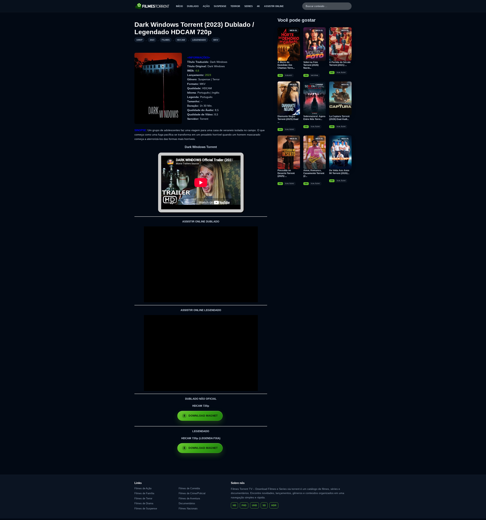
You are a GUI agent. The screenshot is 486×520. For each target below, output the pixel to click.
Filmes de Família (144, 493)
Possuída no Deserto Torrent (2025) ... (286, 173)
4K (258, 6)
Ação (206, 6)
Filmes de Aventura (189, 498)
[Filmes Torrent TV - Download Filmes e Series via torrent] (152, 6)
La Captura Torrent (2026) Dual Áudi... (339, 118)
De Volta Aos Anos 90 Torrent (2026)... (339, 172)
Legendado (199, 40)
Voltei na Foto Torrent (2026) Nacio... (311, 65)
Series (248, 6)
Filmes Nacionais (188, 508)
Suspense (220, 6)
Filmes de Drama (143, 503)
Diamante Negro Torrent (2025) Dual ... (288, 119)
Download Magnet (203, 415)
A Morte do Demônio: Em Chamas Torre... (286, 65)
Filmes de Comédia (189, 488)
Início (179, 6)
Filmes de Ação (142, 488)
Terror (235, 6)
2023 (152, 40)
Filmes (166, 40)
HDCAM (181, 40)
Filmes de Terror (143, 498)
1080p (139, 40)
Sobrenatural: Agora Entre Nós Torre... (314, 118)
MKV (215, 40)
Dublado (193, 6)
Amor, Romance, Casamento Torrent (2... (313, 173)
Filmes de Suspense (145, 508)
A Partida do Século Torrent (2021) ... (339, 63)
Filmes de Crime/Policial (192, 493)
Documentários (187, 503)
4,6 (197, 70)
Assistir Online (274, 6)
